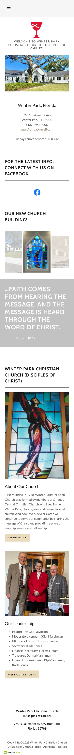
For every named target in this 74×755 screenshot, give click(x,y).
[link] (37, 30)
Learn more (17, 537)
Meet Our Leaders (22, 674)
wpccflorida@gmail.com (37, 129)
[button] (9, 9)
